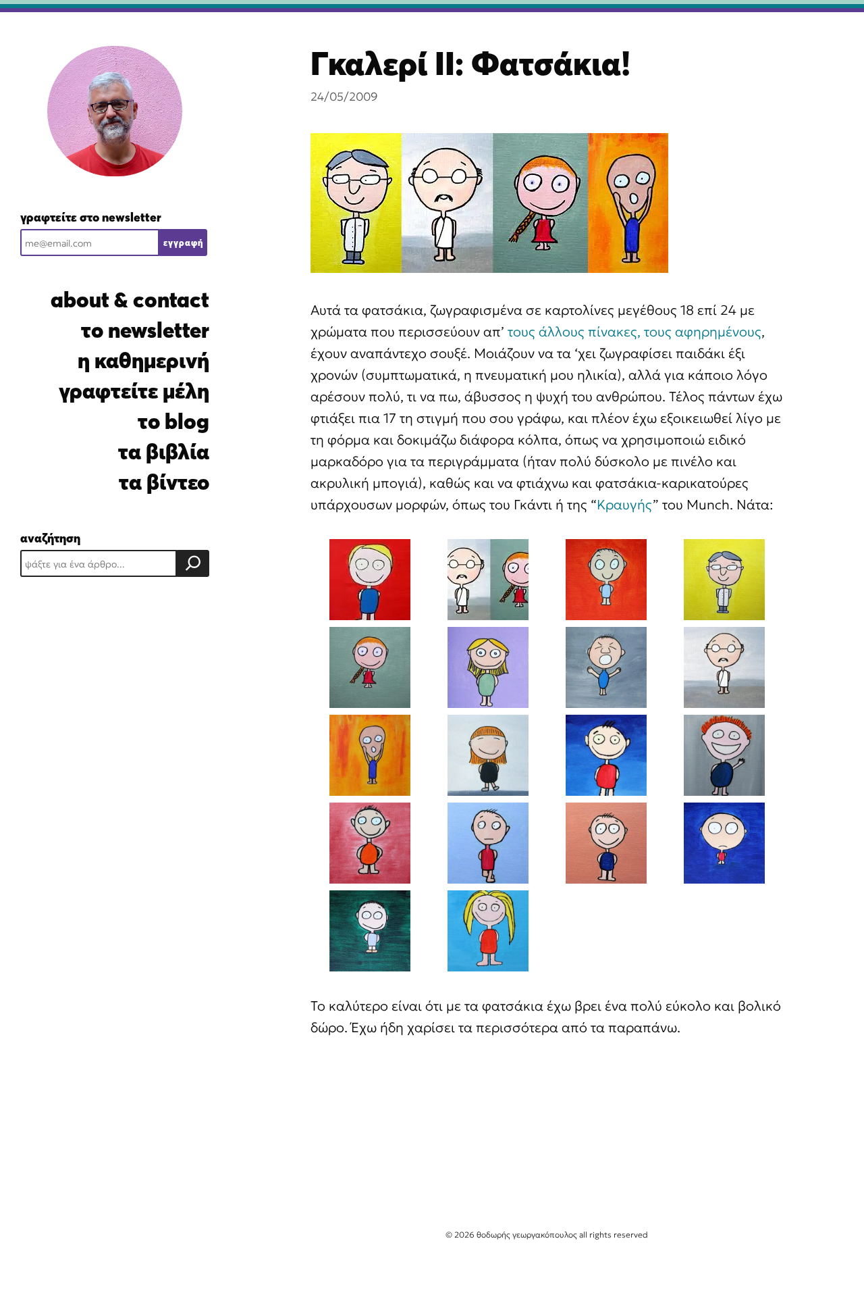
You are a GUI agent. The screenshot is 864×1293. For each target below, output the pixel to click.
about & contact (130, 299)
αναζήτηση (50, 538)
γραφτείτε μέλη (134, 391)
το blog (173, 421)
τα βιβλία (163, 451)
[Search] (193, 563)
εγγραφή (183, 242)
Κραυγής (625, 504)
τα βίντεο (164, 482)
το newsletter (145, 330)
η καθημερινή (143, 360)
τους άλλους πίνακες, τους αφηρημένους (634, 331)
